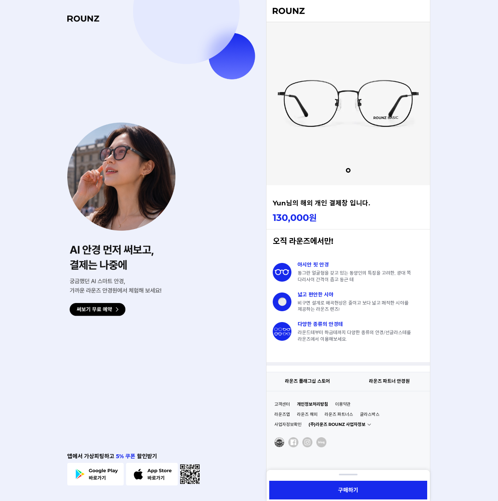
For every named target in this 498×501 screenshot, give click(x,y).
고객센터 (282, 404)
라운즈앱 (282, 414)
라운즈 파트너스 (338, 414)
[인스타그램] (307, 442)
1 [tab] (348, 170)
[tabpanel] (348, 103)
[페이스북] (293, 442)
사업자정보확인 (288, 424)
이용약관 (343, 404)
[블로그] (321, 442)
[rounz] (83, 19)
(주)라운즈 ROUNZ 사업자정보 (337, 424)
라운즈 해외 (307, 414)
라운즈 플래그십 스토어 (307, 381)
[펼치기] (348, 474)
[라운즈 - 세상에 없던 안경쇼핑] (289, 11)
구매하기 (348, 490)
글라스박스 (369, 414)
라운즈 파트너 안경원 (389, 381)
